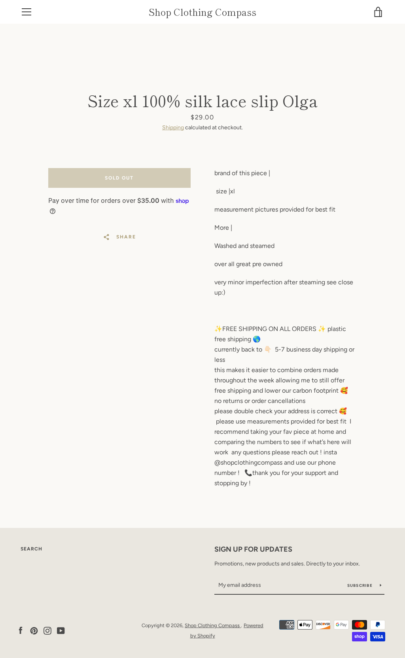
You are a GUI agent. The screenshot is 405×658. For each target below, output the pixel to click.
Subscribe (360, 585)
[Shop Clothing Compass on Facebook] (21, 630)
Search (31, 549)
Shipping (173, 127)
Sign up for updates (253, 549)
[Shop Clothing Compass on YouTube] (61, 630)
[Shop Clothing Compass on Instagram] (47, 630)
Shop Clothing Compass (202, 12)
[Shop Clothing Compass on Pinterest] (34, 630)
